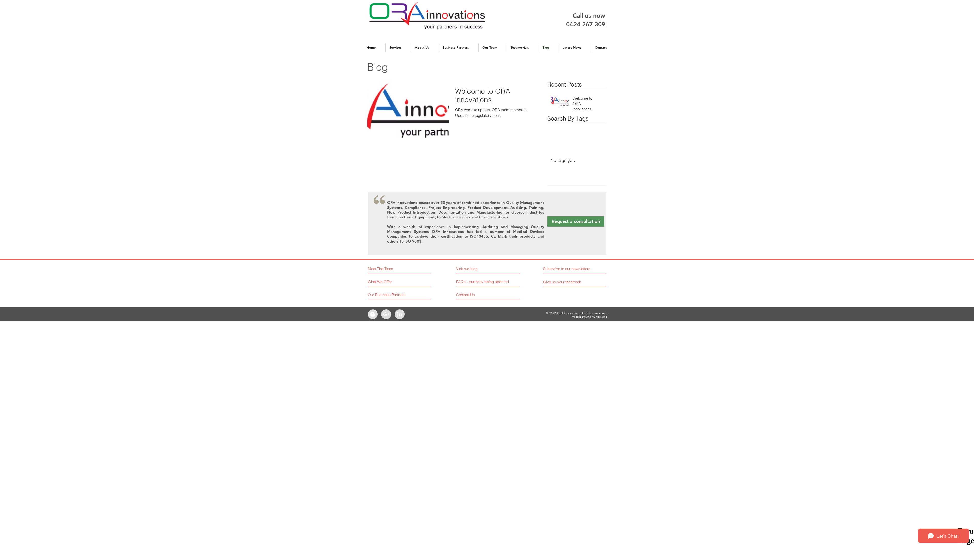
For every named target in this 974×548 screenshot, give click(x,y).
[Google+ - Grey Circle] (386, 314)
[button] (483, 282)
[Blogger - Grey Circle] (373, 314)
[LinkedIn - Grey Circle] (400, 314)
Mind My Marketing (596, 316)
